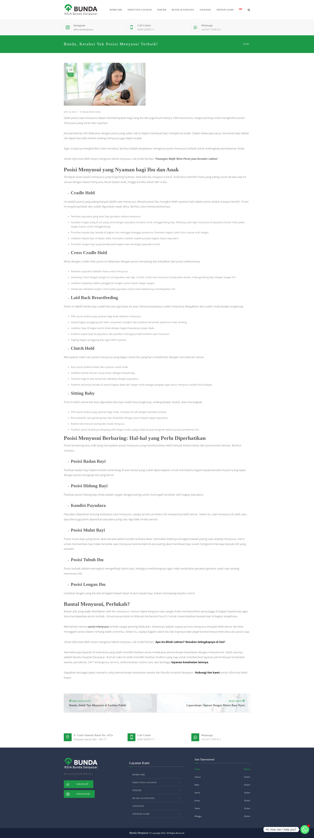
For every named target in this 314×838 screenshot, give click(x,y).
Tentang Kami (225, 10)
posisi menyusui (98, 626)
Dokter (161, 10)
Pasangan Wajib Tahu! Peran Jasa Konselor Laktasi (186, 159)
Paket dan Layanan (140, 10)
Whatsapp (82, 784)
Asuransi (205, 10)
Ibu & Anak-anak (92, 111)
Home (246, 44)
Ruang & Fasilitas (183, 10)
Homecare (116, 10)
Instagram (83, 794)
